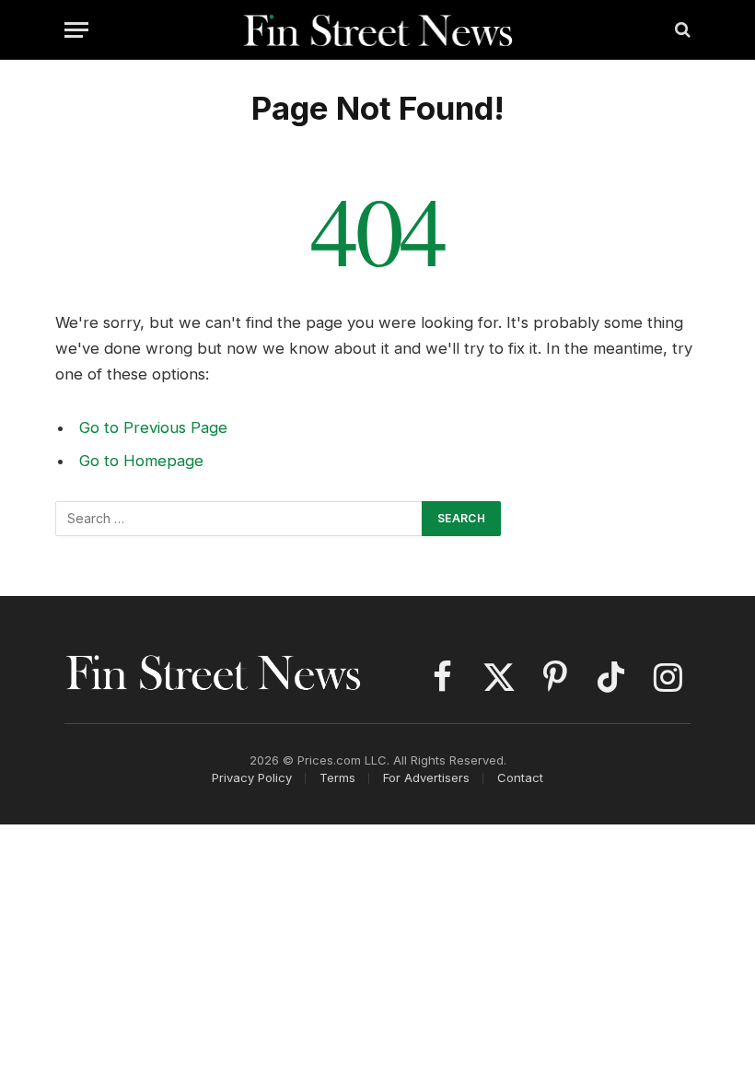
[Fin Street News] (378, 29)
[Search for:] (239, 518)
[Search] (681, 30)
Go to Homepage (141, 460)
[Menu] (76, 30)
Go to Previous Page (153, 427)
